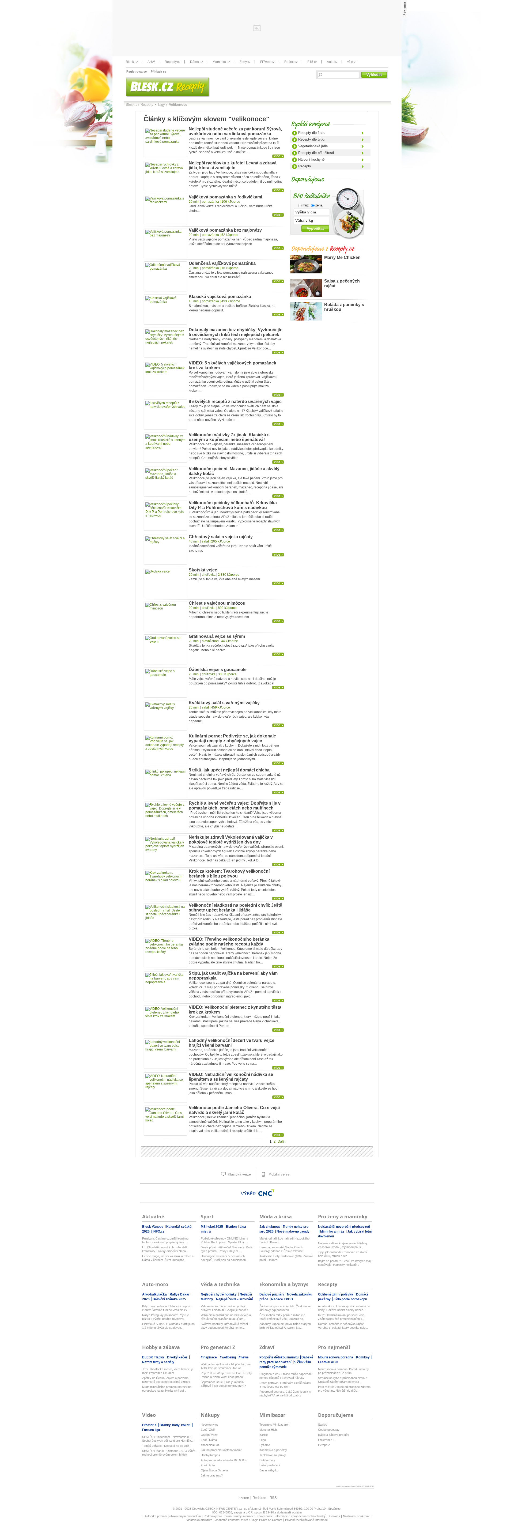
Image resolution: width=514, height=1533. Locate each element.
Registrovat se (136, 71)
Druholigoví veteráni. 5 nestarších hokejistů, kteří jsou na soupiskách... (224, 1258)
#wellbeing (228, 1357)
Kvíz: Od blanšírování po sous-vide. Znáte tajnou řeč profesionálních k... (341, 1316)
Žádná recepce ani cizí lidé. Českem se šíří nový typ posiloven (285, 1308)
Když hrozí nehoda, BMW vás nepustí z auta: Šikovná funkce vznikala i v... (166, 1308)
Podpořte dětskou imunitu (279, 1357)
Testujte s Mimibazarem (274, 1424)
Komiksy (363, 1357)
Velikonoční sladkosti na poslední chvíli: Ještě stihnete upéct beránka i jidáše (235, 907)
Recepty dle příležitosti (316, 153)
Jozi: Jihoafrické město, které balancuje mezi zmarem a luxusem (168, 1371)
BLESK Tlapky (153, 1357)
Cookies (334, 1516)
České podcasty (328, 1429)
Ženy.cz (245, 61)
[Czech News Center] (266, 1192)
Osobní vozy (209, 1434)
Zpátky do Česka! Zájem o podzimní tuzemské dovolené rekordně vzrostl (166, 1379)
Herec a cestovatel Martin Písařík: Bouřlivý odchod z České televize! (281, 1249)
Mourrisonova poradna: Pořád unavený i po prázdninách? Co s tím (344, 1371)
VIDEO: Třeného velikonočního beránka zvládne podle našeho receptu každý (229, 941)
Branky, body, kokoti (175, 1425)
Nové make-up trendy (293, 1231)
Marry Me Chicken (342, 257)
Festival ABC (328, 1362)
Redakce (259, 1498)
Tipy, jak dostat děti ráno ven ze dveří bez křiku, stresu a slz (342, 1253)
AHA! (151, 61)
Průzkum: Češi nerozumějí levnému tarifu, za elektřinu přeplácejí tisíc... (165, 1240)
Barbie (263, 1434)
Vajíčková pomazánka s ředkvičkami (225, 197)
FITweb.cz (267, 61)
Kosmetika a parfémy (273, 1450)
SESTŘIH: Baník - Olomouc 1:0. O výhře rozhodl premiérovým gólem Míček (168, 1452)
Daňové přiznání (272, 1294)
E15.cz (312, 61)
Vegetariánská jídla (313, 146)
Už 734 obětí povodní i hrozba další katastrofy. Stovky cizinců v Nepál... (165, 1249)
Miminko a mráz (332, 1231)
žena (319, 205)
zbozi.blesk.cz (210, 1445)
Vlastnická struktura (199, 1519)
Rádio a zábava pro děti (333, 1434)
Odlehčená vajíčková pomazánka (222, 263)
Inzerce (243, 1498)
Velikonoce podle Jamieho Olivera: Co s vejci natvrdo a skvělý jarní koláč (234, 1110)
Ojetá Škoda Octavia (214, 1470)
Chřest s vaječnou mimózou (217, 603)
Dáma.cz (196, 61)
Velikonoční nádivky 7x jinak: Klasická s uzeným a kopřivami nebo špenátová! (229, 437)
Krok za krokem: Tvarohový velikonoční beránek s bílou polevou (229, 873)
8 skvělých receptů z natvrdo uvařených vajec (235, 401)
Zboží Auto (208, 1465)
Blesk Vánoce (153, 1227)
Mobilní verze (278, 1174)
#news (244, 1357)
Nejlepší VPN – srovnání (234, 1299)
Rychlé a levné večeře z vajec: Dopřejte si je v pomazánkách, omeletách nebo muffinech (235, 805)
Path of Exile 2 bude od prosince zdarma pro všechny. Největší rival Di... (344, 1388)
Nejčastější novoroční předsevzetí (344, 1227)
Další (282, 1141)
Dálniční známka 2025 (169, 1299)
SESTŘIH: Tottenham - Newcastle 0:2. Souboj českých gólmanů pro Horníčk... (168, 1438)
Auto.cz (332, 61)
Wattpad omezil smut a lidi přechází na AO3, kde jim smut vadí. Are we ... (226, 1366)
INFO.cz (158, 1231)
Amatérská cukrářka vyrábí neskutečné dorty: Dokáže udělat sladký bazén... (344, 1308)
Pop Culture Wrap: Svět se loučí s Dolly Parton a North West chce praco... (226, 1375)
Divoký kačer (177, 1357)
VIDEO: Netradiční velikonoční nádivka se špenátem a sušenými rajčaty (231, 1077)
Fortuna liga (151, 1430)
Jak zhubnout (270, 1227)
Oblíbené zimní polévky (336, 1294)
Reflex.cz (291, 61)
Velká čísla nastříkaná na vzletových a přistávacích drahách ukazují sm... (226, 1316)
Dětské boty (267, 1460)
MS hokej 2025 (212, 1227)
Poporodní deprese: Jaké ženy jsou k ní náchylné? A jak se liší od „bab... (285, 1393)
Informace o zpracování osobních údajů (300, 1516)
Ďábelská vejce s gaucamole (218, 669)
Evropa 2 (324, 1445)
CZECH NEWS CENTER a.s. (224, 1508)
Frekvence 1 (326, 1439)
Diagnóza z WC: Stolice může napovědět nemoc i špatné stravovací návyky (285, 1375)
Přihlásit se (158, 71)
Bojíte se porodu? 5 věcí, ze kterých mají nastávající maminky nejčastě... (344, 1262)
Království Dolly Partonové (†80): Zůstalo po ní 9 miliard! (286, 1258)
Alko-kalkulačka (155, 1294)
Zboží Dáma (209, 1439)
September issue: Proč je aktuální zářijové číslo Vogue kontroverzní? (223, 1383)
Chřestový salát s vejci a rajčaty (221, 536)
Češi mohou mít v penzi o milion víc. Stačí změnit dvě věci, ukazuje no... (282, 1316)
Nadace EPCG (282, 1299)
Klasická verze (239, 1174)
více (350, 61)
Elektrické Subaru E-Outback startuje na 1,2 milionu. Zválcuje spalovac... (168, 1325)
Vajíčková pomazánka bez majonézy (225, 230)
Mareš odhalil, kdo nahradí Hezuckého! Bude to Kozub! (284, 1240)
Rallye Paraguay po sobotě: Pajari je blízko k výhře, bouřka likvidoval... (165, 1316)
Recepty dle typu (311, 139)
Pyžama (264, 1445)
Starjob (322, 1424)
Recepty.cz (172, 61)
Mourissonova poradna (336, 1357)
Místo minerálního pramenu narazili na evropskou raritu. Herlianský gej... (166, 1388)
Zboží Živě (208, 1429)
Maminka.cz (221, 61)
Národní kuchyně (311, 159)
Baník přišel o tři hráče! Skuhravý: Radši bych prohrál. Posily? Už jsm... (227, 1249)
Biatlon (231, 1227)
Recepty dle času (311, 133)
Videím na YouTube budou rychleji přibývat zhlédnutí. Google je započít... (226, 1308)
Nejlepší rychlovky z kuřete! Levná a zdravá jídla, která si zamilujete (233, 165)
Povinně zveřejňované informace (306, 1519)
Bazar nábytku (268, 1470)
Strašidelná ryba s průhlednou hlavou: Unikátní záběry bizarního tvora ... (342, 1379)
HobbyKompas (210, 1455)
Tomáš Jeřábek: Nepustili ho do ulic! (165, 1445)
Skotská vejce (203, 570)
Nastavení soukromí (356, 1516)
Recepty (304, 166)
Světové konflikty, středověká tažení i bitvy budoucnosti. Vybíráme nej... (225, 1325)
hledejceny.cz (209, 1424)
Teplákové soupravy (272, 1455)
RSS (273, 1498)
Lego (262, 1439)
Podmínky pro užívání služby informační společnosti (238, 1516)
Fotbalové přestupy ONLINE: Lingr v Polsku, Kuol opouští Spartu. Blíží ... (224, 1240)
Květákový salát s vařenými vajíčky (224, 702)
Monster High (268, 1429)
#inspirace (209, 1357)
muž (305, 205)
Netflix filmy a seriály (158, 1362)
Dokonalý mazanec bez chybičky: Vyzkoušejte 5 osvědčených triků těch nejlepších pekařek (235, 332)
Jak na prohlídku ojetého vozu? (221, 1450)
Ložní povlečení (269, 1465)
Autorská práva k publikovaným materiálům (173, 1516)
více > (283, 156)
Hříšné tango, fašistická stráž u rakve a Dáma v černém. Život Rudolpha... (168, 1258)
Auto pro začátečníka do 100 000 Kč (224, 1460)
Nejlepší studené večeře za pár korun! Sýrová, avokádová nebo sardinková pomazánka (235, 131)
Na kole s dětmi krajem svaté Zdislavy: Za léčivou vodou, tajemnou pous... (343, 1245)
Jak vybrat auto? (212, 1475)
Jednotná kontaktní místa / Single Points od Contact (248, 1519)
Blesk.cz (132, 61)
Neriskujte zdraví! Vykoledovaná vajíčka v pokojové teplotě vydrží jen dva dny (231, 839)
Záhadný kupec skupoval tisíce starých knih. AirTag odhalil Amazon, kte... (285, 1325)
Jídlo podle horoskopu (350, 1299)
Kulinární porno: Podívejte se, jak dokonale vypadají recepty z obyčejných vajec (232, 738)
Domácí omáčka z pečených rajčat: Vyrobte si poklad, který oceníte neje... (343, 1325)
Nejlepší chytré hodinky (219, 1294)
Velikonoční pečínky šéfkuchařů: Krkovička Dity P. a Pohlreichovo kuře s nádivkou (233, 505)
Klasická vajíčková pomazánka (220, 296)
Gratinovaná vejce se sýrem (217, 636)
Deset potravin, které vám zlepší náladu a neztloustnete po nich (285, 1384)
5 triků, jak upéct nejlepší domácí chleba (229, 770)
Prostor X (149, 1425)
